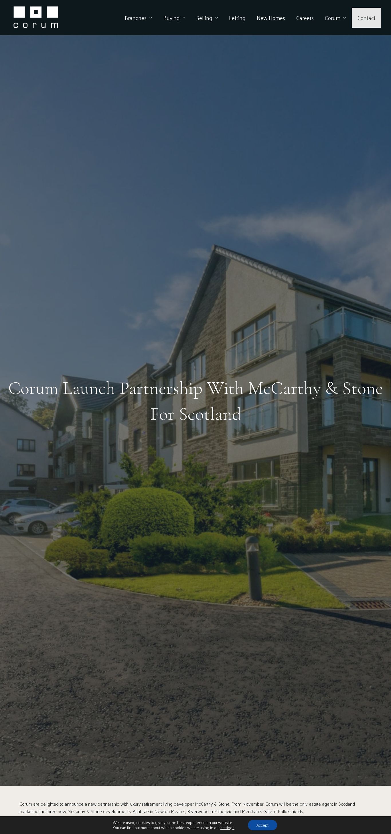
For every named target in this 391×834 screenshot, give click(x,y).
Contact (366, 18)
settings (227, 827)
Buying (171, 18)
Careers (305, 18)
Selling (204, 18)
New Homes (271, 18)
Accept (262, 825)
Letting (237, 18)
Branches (136, 18)
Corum (332, 18)
